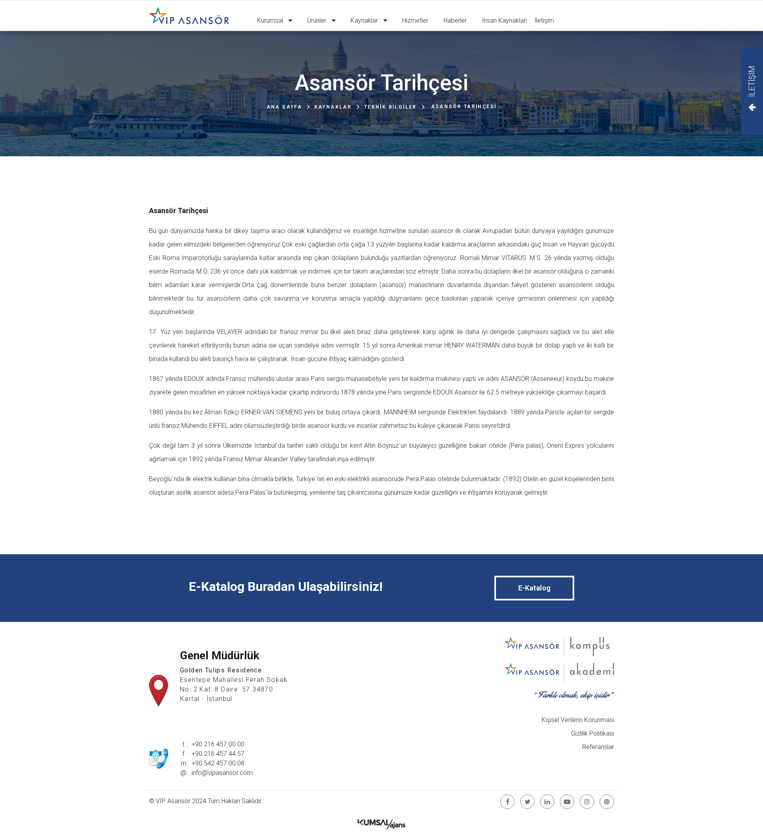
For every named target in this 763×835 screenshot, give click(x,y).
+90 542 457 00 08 (218, 763)
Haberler (455, 20)
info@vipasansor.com (222, 773)
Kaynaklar (365, 20)
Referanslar (598, 747)
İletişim (544, 20)
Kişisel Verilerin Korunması (578, 720)
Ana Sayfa (284, 107)
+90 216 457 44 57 (218, 753)
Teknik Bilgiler (390, 107)
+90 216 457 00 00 (218, 744)
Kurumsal (271, 20)
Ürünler (317, 20)
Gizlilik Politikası (592, 733)
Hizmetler (415, 20)
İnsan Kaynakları (504, 20)
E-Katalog (534, 588)
